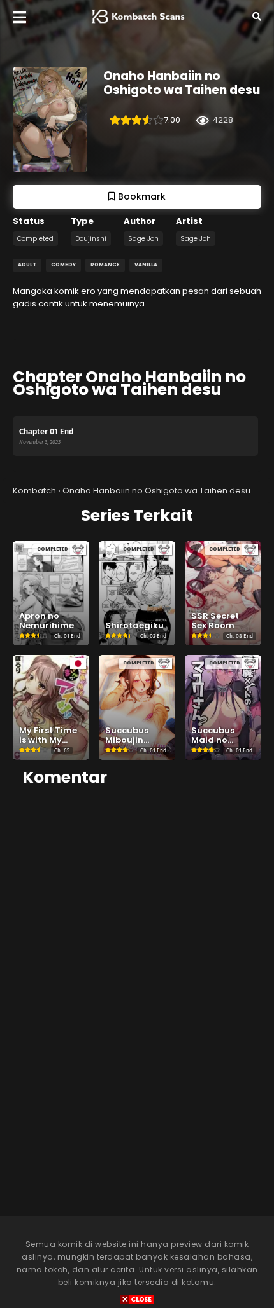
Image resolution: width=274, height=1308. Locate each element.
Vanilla (145, 264)
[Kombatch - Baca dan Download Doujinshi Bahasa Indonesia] (136, 26)
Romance (105, 264)
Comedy (63, 264)
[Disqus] (137, 958)
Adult (27, 264)
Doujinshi (90, 239)
